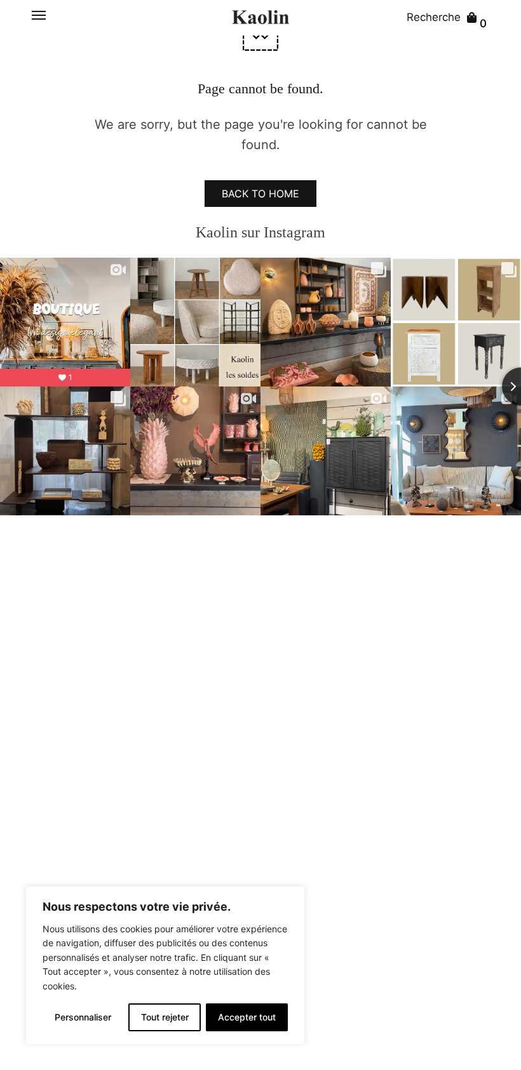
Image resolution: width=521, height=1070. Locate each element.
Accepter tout (247, 1017)
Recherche (434, 17)
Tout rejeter (165, 1017)
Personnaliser (83, 1017)
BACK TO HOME (260, 193)
